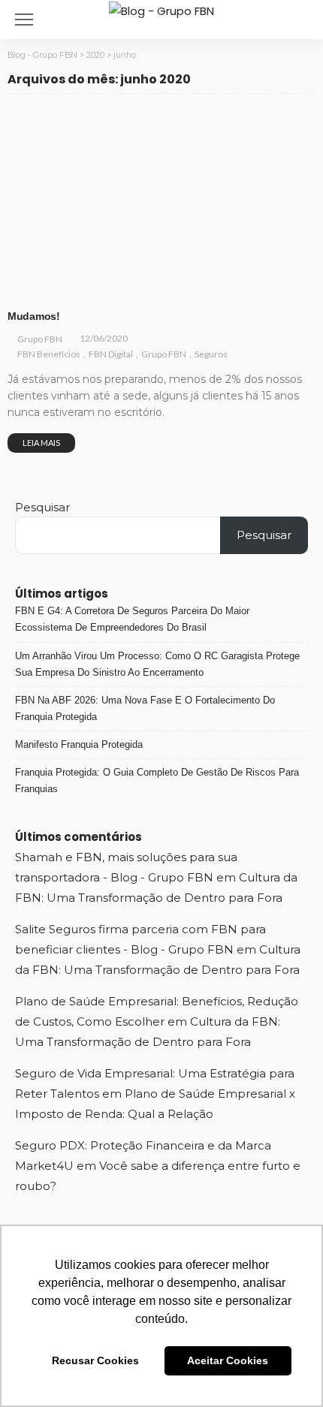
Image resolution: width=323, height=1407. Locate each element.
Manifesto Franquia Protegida (79, 744)
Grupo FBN (173, 289)
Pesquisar (42, 507)
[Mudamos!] (161, 204)
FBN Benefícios (50, 289)
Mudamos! (34, 316)
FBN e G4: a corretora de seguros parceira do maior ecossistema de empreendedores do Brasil (132, 619)
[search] (303, 19)
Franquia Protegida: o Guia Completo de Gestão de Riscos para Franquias (157, 780)
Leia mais (41, 442)
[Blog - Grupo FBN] (161, 9)
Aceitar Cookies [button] (227, 1360)
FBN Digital (116, 289)
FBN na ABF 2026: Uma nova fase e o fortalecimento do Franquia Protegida (145, 708)
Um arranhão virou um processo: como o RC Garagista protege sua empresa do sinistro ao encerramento (157, 664)
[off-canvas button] (24, 20)
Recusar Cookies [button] (95, 1360)
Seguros (224, 289)
